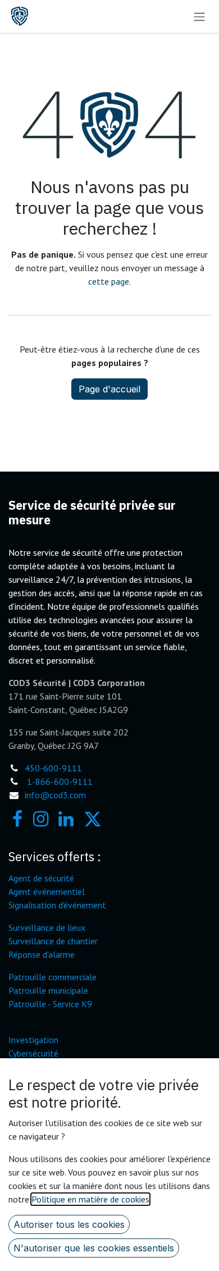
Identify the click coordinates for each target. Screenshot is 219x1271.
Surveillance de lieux (46, 927)
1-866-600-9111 (60, 781)
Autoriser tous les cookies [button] (69, 1224)
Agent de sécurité (41, 878)
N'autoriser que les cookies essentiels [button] (93, 1248)
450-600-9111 (53, 768)
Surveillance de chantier (53, 941)
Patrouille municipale (48, 990)
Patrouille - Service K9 (50, 1003)
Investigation (33, 1039)
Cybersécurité (33, 1053)
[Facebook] (17, 819)
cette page (108, 281)
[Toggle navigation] (199, 16)
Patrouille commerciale (52, 976)
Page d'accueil (109, 389)
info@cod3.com (55, 795)
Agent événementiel (46, 891)
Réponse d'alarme (41, 954)
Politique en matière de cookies (90, 1199)
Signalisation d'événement (57, 905)
